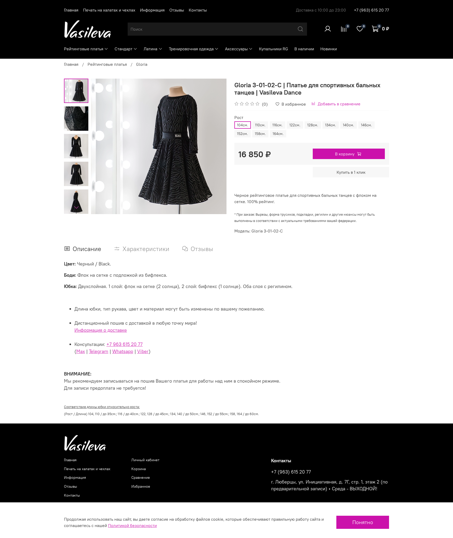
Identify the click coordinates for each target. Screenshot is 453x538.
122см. (294, 125)
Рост (238, 117)
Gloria (141, 64)
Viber (143, 351)
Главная (71, 10)
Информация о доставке (100, 330)
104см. (242, 125)
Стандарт (123, 48)
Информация (152, 10)
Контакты (198, 10)
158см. (260, 133)
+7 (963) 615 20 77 (371, 10)
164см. (278, 133)
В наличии (304, 48)
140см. (348, 125)
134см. (330, 125)
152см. (242, 133)
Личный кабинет (145, 460)
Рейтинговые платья (83, 48)
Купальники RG (273, 48)
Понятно (362, 522)
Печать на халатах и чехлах (109, 10)
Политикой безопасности (132, 525)
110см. (260, 125)
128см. (312, 125)
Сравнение (140, 477)
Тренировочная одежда (191, 48)
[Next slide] (76, 207)
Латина (150, 48)
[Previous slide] (101, 146)
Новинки (328, 48)
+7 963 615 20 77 (124, 344)
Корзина (138, 468)
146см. (366, 125)
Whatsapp (122, 351)
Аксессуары (236, 48)
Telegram (98, 351)
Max (80, 351)
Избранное (140, 486)
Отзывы (176, 10)
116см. (277, 125)
